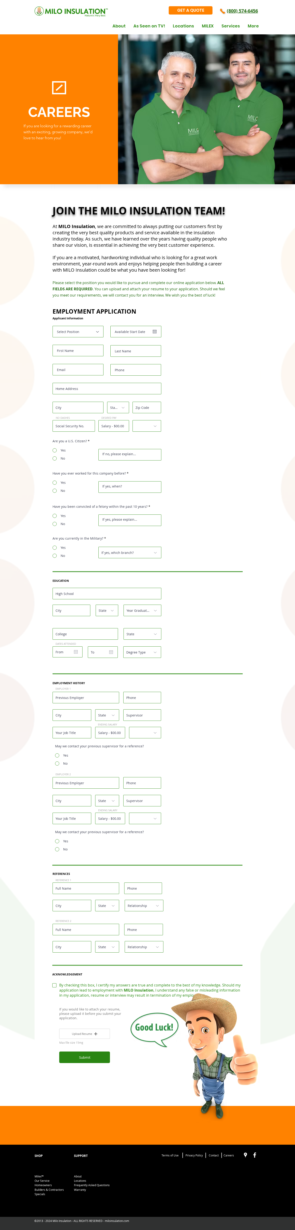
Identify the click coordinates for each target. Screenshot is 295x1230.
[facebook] (254, 1155)
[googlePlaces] (245, 1155)
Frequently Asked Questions (92, 1185)
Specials (40, 1194)
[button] (84, 1034)
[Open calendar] (154, 331)
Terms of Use (170, 1155)
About (78, 1176)
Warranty (80, 1189)
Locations (80, 1180)
